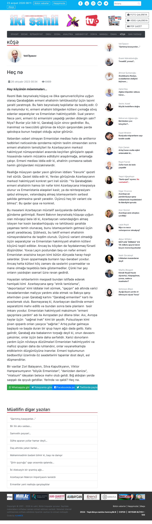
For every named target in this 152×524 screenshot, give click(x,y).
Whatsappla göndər (20, 387)
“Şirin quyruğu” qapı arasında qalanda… (32, 462)
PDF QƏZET (136, 26)
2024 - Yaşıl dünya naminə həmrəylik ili (98, 512)
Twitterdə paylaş (88, 387)
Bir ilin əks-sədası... (20, 426)
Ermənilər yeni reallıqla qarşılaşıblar (30, 484)
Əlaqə (11, 7)
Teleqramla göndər (43, 387)
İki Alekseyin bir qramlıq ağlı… (27, 469)
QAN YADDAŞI (134, 34)
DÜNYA (93, 34)
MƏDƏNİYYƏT (81, 34)
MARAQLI (103, 34)
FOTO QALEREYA (138, 14)
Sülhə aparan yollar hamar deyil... (28, 440)
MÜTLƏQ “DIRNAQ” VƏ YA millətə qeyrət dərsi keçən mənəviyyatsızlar (130, 245)
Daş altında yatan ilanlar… (24, 447)
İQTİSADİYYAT (36, 34)
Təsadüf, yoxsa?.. (127, 61)
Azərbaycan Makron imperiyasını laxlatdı (33, 477)
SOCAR (24, 34)
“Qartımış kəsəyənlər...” (23, 418)
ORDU (48, 34)
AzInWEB (19, 515)
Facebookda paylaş (65, 387)
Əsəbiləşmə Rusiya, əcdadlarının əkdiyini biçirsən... (128, 79)
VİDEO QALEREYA (139, 20)
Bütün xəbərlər (42, 3)
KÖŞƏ (122, 34)
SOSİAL (57, 34)
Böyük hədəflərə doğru (129, 106)
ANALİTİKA (68, 34)
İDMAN (113, 34)
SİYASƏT (15, 34)
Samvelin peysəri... (20, 433)
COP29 (122, 512)
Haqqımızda (59, 3)
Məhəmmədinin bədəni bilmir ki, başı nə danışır (36, 455)
